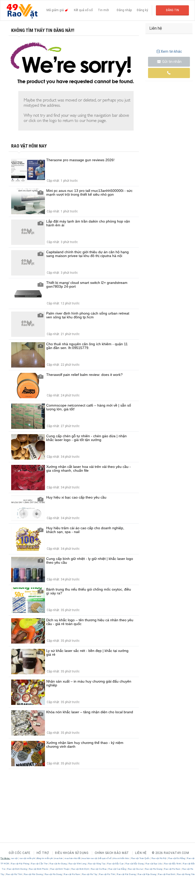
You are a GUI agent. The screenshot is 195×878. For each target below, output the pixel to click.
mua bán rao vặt (90, 858)
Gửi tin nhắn (171, 62)
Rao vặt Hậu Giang (147, 874)
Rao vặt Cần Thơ (39, 864)
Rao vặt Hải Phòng (20, 864)
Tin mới (103, 10)
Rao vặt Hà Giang (153, 869)
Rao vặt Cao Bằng (117, 869)
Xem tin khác (171, 51)
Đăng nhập (124, 10)
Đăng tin (172, 10)
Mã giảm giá (55, 10)
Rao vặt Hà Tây (89, 874)
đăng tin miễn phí (45, 858)
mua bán (58, 858)
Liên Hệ (141, 853)
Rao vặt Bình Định (80, 869)
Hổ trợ (43, 853)
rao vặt (14, 858)
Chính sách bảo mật (112, 853)
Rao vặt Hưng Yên (185, 874)
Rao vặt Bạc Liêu (154, 864)
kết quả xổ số (105, 858)
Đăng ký (142, 10)
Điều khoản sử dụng (71, 853)
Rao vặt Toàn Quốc (140, 858)
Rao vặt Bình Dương (17, 869)
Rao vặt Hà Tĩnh (14, 874)
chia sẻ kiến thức (121, 858)
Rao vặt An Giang (58, 864)
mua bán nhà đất (72, 858)
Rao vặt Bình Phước (38, 869)
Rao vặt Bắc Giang (134, 864)
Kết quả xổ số (83, 10)
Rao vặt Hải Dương (33, 874)
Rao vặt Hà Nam (172, 869)
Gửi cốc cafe (19, 853)
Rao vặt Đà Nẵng (177, 858)
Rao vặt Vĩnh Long (77, 864)
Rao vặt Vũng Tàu (96, 864)
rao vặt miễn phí (27, 858)
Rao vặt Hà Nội (159, 858)
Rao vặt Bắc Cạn (115, 864)
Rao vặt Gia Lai (135, 869)
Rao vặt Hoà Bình (166, 874)
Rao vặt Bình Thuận (60, 869)
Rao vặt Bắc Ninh (172, 864)
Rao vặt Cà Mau (98, 869)
